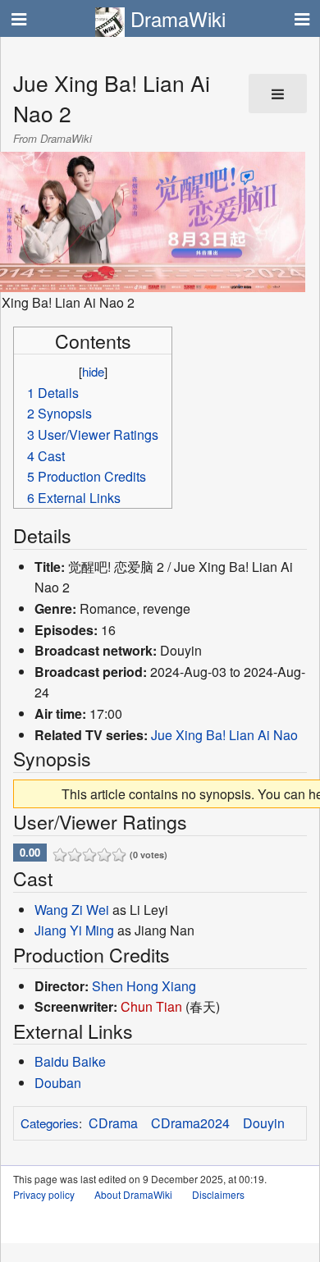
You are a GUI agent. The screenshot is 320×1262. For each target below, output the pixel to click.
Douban (57, 1082)
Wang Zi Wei (71, 909)
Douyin (264, 1122)
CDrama (113, 1122)
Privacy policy (44, 1194)
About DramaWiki (133, 1194)
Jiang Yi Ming (74, 930)
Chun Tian (151, 1006)
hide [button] (93, 371)
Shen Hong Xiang (144, 985)
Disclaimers (218, 1194)
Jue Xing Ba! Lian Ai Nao (224, 734)
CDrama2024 (190, 1122)
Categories (50, 1123)
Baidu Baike (70, 1061)
